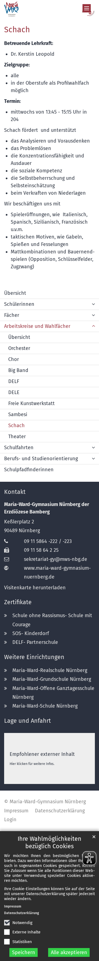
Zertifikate (18, 602)
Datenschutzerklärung (21, 913)
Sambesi (17, 414)
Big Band (18, 370)
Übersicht (15, 293)
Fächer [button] (11, 315)
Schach (17, 29)
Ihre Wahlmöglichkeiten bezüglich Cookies (49, 842)
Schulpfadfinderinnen (29, 470)
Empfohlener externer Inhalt (42, 754)
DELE (14, 392)
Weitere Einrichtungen (34, 657)
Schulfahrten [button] (19, 448)
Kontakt (15, 492)
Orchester (19, 348)
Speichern (23, 952)
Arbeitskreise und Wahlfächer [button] (37, 326)
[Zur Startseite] (49, 9)
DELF (13, 381)
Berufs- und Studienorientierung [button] (41, 459)
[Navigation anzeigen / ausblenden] (86, 8)
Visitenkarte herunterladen (35, 588)
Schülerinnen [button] (19, 304)
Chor (13, 359)
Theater (17, 436)
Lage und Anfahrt (27, 720)
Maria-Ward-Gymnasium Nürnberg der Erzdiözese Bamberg (46, 508)
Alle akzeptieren (69, 952)
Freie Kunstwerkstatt (31, 403)
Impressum (12, 906)
